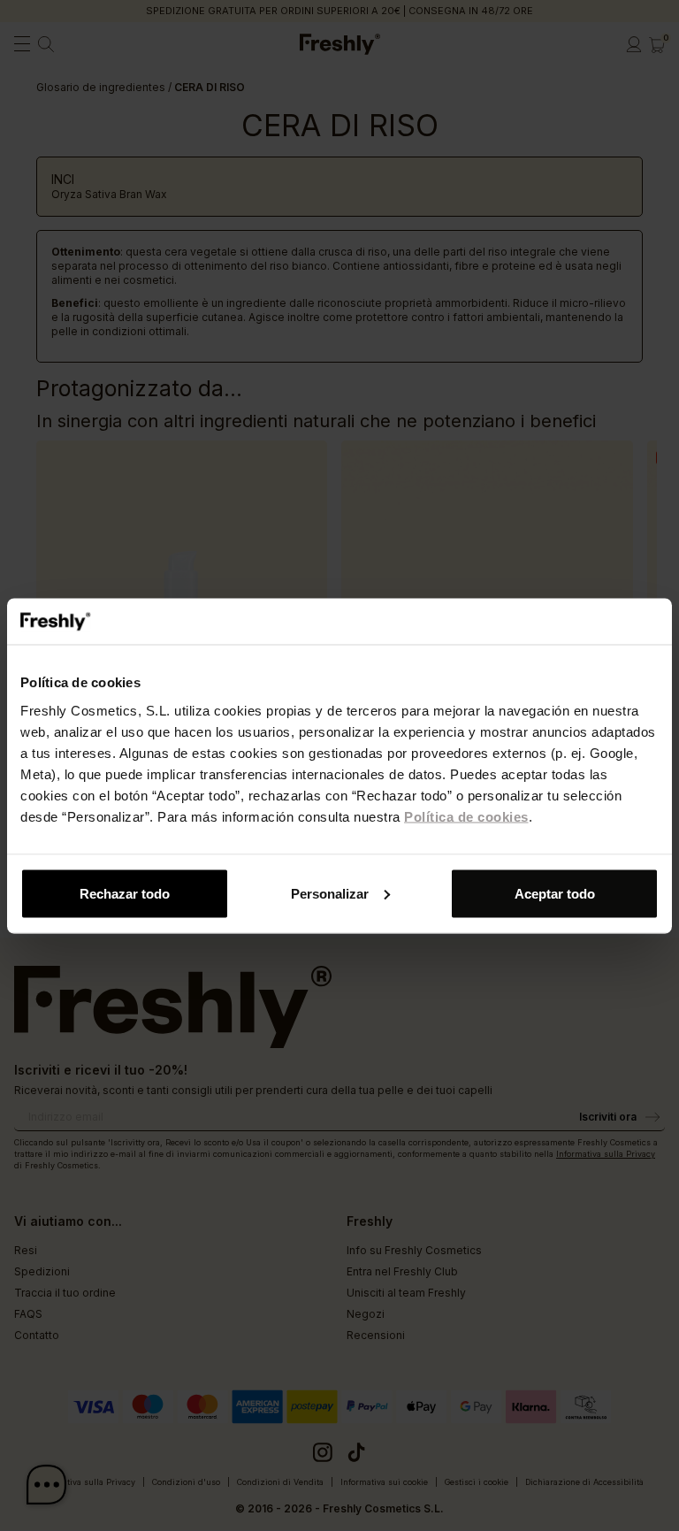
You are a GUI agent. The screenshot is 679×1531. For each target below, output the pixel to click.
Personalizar (330, 892)
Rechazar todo (125, 892)
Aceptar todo (555, 892)
